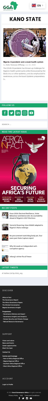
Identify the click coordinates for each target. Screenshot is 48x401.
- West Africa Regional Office (12, 366)
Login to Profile (7, 384)
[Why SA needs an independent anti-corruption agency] (5, 248)
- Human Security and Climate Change (15, 319)
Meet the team (7, 348)
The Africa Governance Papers (12, 302)
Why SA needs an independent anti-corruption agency (23, 247)
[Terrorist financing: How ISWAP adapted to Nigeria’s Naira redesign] (5, 227)
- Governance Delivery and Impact (13, 314)
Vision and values (8, 340)
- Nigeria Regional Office (10, 361)
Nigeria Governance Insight (11, 307)
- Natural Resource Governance (12, 321)
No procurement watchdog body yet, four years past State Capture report (26, 237)
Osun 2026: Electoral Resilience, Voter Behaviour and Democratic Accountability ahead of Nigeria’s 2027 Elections (26, 216)
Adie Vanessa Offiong (15, 65)
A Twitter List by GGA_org (12, 273)
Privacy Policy (13, 395)
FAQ (21, 395)
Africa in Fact (6, 297)
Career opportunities (9, 345)
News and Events (8, 343)
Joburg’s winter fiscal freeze (20, 256)
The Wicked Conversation (11, 305)
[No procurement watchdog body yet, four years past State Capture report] (5, 237)
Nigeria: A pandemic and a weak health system (23, 62)
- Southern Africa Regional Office (13, 363)
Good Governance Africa (20, 392)
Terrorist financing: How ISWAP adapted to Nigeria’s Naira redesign (26, 226)
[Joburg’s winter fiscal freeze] (5, 258)
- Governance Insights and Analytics (14, 316)
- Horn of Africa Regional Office (13, 358)
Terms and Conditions (32, 395)
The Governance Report (10, 300)
